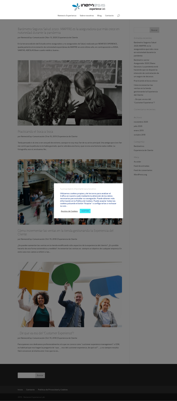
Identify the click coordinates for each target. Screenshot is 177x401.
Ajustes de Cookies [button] (69, 211)
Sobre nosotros (87, 16)
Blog (99, 16)
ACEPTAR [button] (85, 211)
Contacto (109, 16)
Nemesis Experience (67, 16)
